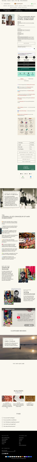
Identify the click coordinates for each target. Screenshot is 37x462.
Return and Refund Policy (5, 437)
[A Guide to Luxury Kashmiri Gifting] (30, 398)
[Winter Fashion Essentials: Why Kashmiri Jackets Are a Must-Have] (18, 398)
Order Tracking (4, 0)
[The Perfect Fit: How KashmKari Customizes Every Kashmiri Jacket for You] (7, 398)
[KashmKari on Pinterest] (7, 453)
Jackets (16, 5)
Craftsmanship (30, 78)
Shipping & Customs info (26, 154)
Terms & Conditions (5, 439)
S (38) (32, 37)
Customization (26, 80)
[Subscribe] (14, 450)
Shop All (21, 5)
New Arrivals (11, 5)
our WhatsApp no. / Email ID (26, 152)
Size (19, 35)
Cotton (23, 30)
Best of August (13, 7)
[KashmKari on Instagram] (2, 453)
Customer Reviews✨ (7, 3)
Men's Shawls (30, 5)
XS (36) (29, 37)
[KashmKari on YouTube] (5, 453)
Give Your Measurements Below (22, 37)
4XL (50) (19, 40)
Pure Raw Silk (27, 30)
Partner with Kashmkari (23, 0)
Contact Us (9, 0)
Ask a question (26, 161)
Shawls (25, 5)
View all (18, 392)
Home (18, 15)
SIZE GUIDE (26, 43)
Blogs (18, 0)
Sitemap (3, 443)
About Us (13, 0)
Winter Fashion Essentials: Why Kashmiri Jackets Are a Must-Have (18, 405)
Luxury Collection (22, 7)
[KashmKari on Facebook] (4, 453)
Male (22, 33)
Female (19, 33)
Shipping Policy (4, 440)
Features (22, 78)
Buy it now (26, 65)
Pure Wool (19, 30)
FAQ (16, 0)
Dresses (5, 5)
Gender (19, 32)
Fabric (19, 28)
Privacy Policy (4, 442)
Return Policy (26, 159)
